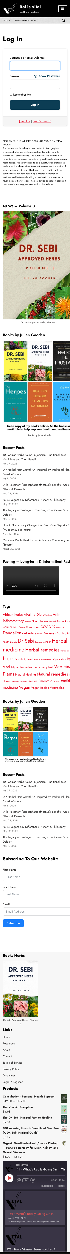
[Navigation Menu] (62, 8)
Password (15, 76)
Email (6, 904)
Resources (9, 1043)
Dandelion (12, 633)
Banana (28, 621)
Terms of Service (13, 1063)
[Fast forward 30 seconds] (33, 1180)
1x (26, 1180)
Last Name (9, 887)
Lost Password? (42, 121)
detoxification (32, 633)
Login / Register (13, 1082)
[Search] (63, 20)
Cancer (7, 627)
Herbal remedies (42, 649)
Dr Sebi (26, 640)
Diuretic (13, 642)
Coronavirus (33, 627)
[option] (35, 1208)
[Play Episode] (9, 1178)
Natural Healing (25, 674)
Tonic (56, 681)
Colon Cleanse (19, 627)
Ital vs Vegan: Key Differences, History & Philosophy (34, 500)
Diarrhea (61, 633)
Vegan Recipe (40, 688)
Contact (7, 1056)
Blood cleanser (40, 621)
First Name (9, 870)
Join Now (24, 121)
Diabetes (49, 633)
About (6, 1050)
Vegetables (57, 688)
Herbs (10, 658)
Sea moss (15, 681)
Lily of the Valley (21, 667)
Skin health (33, 681)
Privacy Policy (11, 1069)
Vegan (24, 687)
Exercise (38, 642)
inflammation (59, 659)
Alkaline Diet (33, 614)
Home (6, 1037)
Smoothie (45, 680)
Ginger (47, 642)
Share (61, 1186)
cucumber (60, 627)
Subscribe (13, 923)
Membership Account (26, 20)
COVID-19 (48, 626)
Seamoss (23, 681)
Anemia (47, 615)
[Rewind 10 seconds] (19, 1180)
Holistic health (25, 659)
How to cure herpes (42, 659)
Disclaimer (9, 1075)
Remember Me (21, 95)
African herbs (13, 614)
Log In (7, 20)
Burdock (52, 621)
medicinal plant (43, 667)
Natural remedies (52, 674)
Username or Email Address (27, 58)
